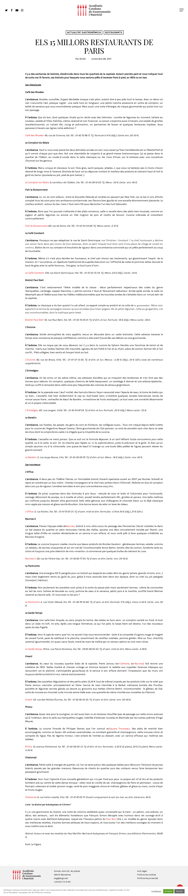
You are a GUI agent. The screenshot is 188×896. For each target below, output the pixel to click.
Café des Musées (34, 135)
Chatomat (31, 797)
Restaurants (113, 32)
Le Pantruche (32, 602)
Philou (28, 746)
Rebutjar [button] (179, 891)
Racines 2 (30, 558)
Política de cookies (146, 874)
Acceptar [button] (168, 891)
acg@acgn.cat (61, 878)
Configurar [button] (156, 891)
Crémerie (125, 663)
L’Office (29, 511)
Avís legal (142, 871)
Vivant (28, 699)
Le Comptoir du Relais (37, 182)
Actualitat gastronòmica (84, 32)
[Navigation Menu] (181, 10)
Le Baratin (30, 457)
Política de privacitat (147, 878)
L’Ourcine (30, 359)
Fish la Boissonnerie (36, 225)
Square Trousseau (119, 728)
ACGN (82, 58)
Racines (70, 526)
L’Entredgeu (31, 410)
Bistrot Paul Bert (34, 319)
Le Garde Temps (33, 649)
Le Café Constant (34, 272)
